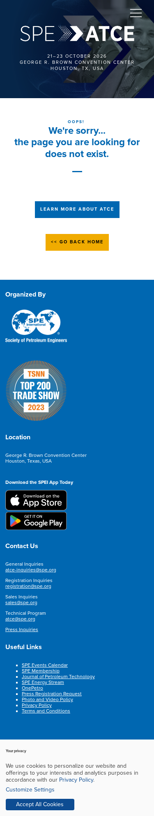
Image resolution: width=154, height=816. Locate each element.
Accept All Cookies (40, 804)
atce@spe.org (20, 619)
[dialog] (77, 778)
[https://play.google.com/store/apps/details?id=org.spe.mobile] (36, 528)
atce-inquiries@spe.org (30, 570)
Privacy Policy (37, 705)
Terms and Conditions (46, 711)
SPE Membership (41, 671)
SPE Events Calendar (45, 665)
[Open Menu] (136, 12)
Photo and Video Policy (47, 699)
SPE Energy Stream (43, 682)
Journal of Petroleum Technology (58, 676)
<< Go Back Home (77, 242)
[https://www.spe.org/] (36, 341)
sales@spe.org (21, 602)
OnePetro (32, 688)
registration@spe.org (28, 586)
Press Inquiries (21, 629)
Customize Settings (30, 789)
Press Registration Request (52, 694)
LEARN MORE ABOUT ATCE (77, 209)
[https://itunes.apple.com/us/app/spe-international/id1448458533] (36, 509)
